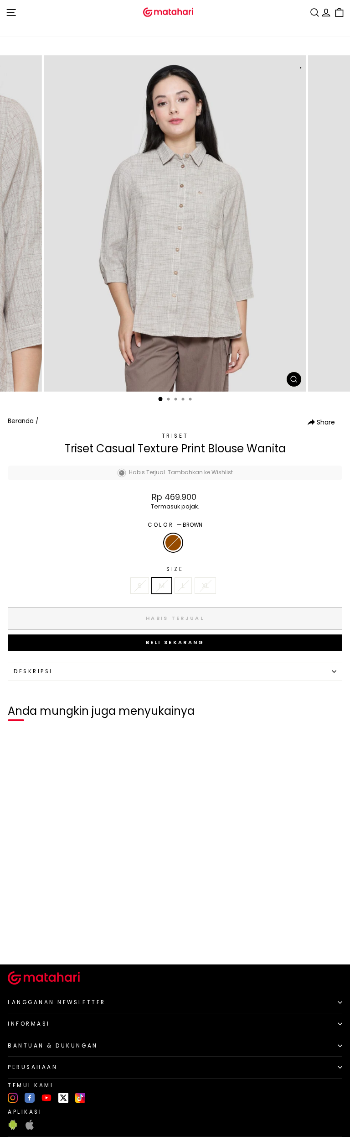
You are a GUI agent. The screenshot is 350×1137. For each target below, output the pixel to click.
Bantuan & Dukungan (53, 1045)
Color (175, 525)
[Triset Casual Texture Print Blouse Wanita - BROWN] (17, 941)
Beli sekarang (175, 642)
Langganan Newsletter (57, 1002)
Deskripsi (33, 671)
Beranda (21, 421)
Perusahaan (32, 1067)
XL (205, 585)
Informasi (29, 1023)
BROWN (173, 543)
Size (174, 569)
